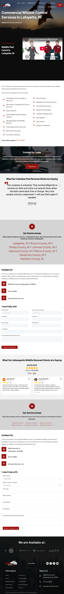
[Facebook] (47, 563)
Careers (21, 587)
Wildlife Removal (32, 3)
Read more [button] (37, 392)
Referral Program (23, 584)
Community (22, 575)
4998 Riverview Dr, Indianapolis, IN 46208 (22, 284)
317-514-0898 (20, 140)
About (23, 3)
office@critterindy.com (16, 298)
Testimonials (22, 581)
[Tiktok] (54, 563)
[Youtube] (57, 563)
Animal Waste (42, 7)
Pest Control (42, 3)
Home (18, 3)
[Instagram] (50, 563)
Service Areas (51, 3)
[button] (59, 185)
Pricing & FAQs (51, 7)
